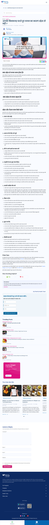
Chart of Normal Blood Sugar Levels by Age (15, 347)
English (7, 19)
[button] (23, 416)
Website (4, 457)
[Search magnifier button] (4, 13)
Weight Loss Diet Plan (14, 407)
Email (3, 452)
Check (7, 375)
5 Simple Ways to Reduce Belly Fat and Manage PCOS (17, 355)
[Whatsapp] (40, 62)
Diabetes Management (5, 321)
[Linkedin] (44, 62)
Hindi (6, 7)
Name (3, 447)
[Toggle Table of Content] (11, 61)
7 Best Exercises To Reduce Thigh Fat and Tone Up (17, 331)
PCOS (12, 354)
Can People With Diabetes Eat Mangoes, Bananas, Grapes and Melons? (20, 339)
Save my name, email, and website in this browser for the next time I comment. (17, 464)
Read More (6, 286)
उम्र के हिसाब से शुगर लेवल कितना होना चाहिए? (13, 323)
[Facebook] (42, 62)
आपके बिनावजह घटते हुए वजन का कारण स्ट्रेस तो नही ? (15, 7)
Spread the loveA (6, 407)
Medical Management (13, 346)
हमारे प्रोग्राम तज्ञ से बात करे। (10, 313)
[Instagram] (45, 62)
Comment (4, 431)
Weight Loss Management (10, 16)
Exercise (12, 329)
